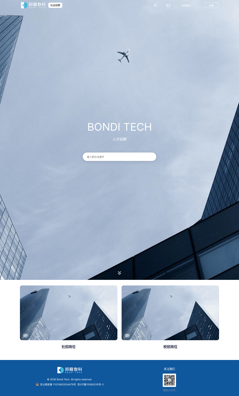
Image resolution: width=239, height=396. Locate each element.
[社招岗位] (68, 312)
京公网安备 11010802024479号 (58, 384)
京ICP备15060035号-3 (90, 384)
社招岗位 (186, 5)
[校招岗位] (170, 312)
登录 (211, 5)
